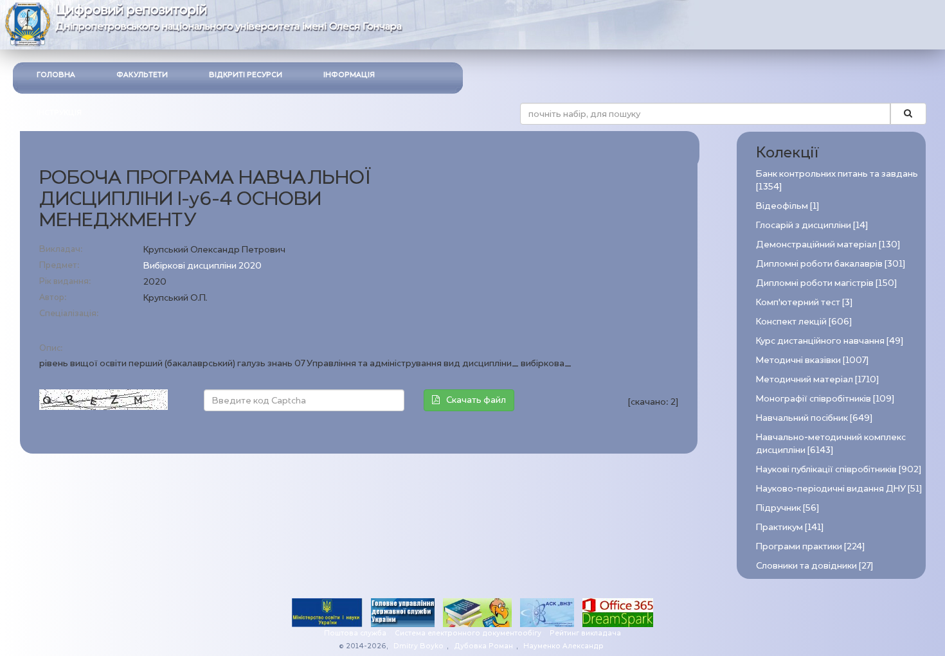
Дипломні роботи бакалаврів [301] (830, 264)
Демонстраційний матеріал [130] (828, 244)
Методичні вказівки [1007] (812, 360)
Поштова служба (355, 633)
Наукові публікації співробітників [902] (838, 469)
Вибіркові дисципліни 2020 (202, 265)
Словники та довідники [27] (814, 566)
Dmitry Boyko (418, 646)
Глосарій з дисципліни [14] (812, 225)
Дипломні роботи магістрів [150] (826, 283)
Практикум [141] (790, 527)
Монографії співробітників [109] (825, 398)
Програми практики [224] (810, 546)
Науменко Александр (563, 646)
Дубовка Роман (483, 646)
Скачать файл (476, 400)
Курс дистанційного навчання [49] (829, 341)
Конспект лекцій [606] (804, 321)
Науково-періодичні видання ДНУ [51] (839, 488)
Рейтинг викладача (585, 633)
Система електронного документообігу (468, 633)
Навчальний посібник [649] (814, 418)
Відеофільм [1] (787, 206)
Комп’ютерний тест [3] (804, 302)
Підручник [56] (787, 508)
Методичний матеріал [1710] (817, 379)
